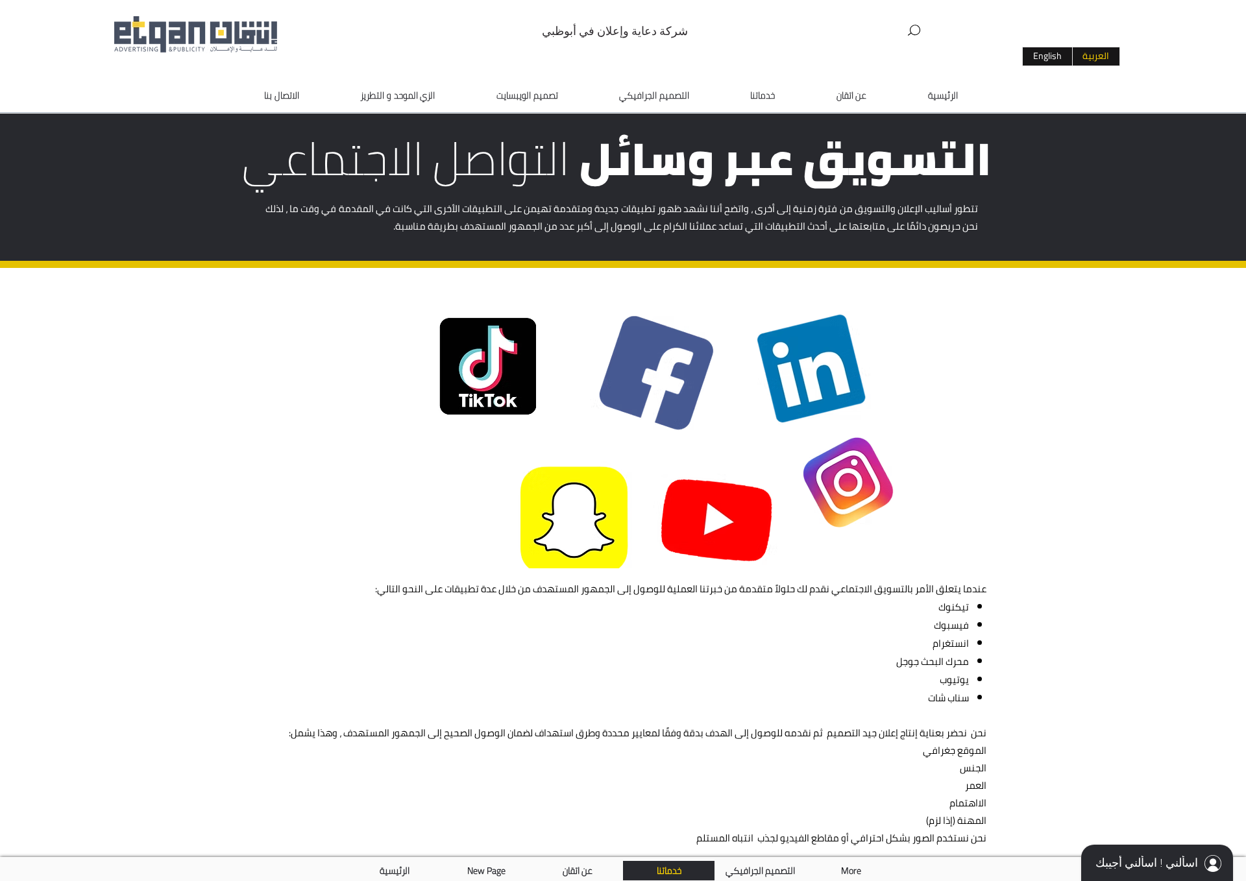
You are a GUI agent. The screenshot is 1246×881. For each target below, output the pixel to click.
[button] (914, 30)
